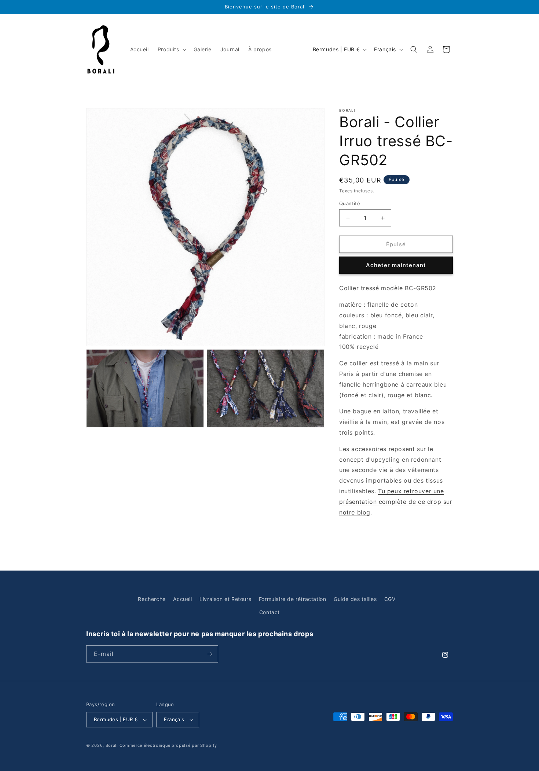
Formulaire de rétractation (292, 599)
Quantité (349, 203)
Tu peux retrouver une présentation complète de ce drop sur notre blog (395, 501)
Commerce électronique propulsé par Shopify (168, 745)
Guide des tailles (355, 599)
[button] (171, 49)
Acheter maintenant (396, 265)
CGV (390, 599)
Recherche (151, 599)
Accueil (182, 599)
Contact (269, 612)
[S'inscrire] (210, 654)
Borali (112, 745)
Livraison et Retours (225, 599)
